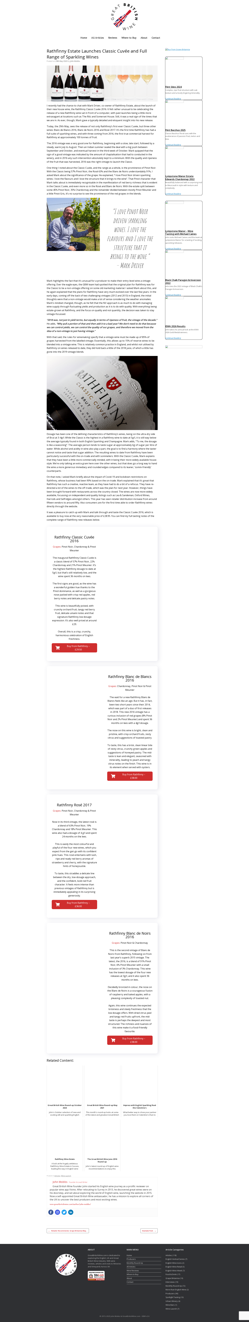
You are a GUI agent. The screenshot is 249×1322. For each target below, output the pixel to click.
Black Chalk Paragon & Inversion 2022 (183, 281)
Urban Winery (172, 1301)
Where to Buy (128, 37)
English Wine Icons (174, 1263)
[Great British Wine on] (193, 16)
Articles (57, 1176)
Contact (156, 37)
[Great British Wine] (124, 16)
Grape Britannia (173, 1278)
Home (83, 37)
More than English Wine (176, 1289)
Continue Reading (173, 98)
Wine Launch (66, 1176)
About (144, 37)
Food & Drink (171, 1274)
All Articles (97, 37)
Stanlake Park (149, 1231)
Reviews (112, 37)
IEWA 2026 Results (175, 326)
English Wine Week (174, 1270)
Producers (131, 1259)
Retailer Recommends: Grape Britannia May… (67, 1231)
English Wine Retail (174, 1266)
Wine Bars (170, 1305)
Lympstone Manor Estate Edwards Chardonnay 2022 (180, 178)
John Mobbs (75, 61)
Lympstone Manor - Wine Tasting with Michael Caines (181, 232)
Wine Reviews (133, 1270)
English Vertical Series (175, 1259)
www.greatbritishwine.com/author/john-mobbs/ (70, 1204)
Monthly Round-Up (135, 1263)
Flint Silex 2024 (173, 86)
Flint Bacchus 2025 (175, 130)
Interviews (170, 1282)
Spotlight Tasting (173, 1297)
